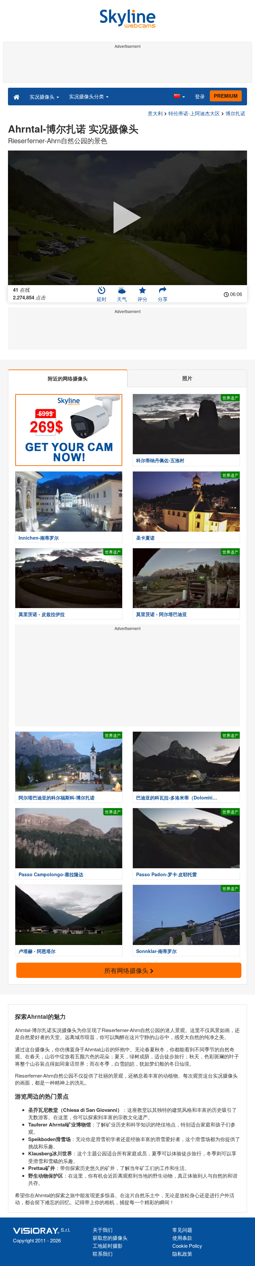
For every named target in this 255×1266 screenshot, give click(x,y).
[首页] (16, 96)
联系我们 (103, 1253)
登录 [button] (200, 96)
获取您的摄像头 (110, 1237)
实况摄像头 (43, 96)
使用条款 (182, 1237)
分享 (163, 298)
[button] (179, 96)
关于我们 (103, 1229)
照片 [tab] (187, 378)
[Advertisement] (127, 66)
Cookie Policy (187, 1245)
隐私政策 (182, 1253)
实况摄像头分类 (87, 96)
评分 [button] (142, 298)
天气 (122, 298)
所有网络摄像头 (127, 970)
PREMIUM (226, 95)
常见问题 (182, 1229)
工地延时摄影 (108, 1245)
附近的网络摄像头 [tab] (68, 378)
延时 (102, 298)
